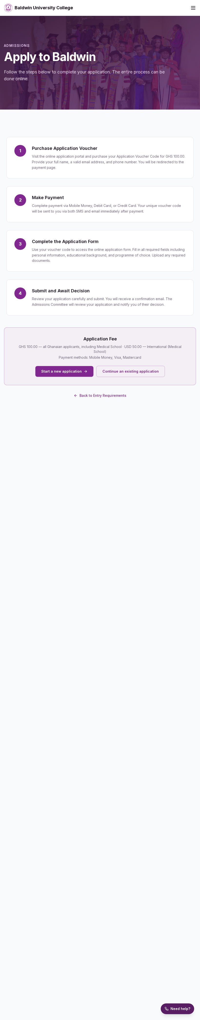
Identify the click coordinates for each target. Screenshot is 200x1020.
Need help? (180, 1009)
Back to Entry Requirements (103, 395)
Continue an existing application (130, 371)
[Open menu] (193, 8)
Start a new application (61, 371)
